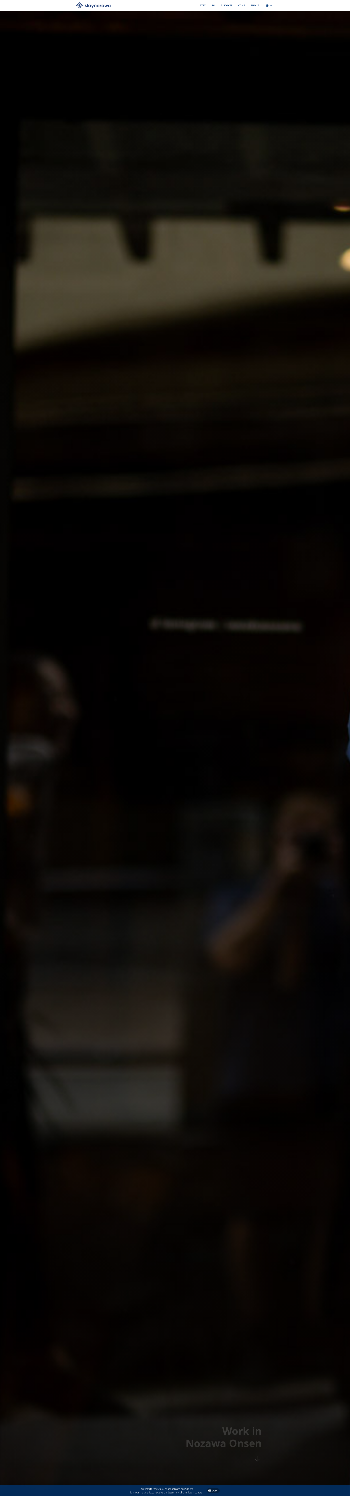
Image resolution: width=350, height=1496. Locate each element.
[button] (203, 5)
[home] (93, 5)
